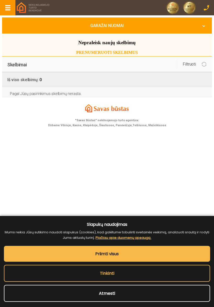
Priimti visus (107, 254)
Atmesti (107, 293)
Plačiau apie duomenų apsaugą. (123, 237)
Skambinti (206, 7)
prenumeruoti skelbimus (107, 52)
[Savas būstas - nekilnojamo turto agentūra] (32, 8)
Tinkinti (107, 273)
